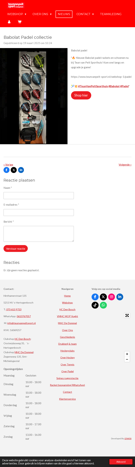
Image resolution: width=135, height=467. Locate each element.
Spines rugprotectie (67, 378)
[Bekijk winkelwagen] (19, 21)
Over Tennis (67, 364)
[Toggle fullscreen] (127, 315)
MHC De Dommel (24, 352)
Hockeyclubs (67, 350)
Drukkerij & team (67, 343)
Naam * (8, 187)
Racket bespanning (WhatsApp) (67, 384)
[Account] (9, 21)
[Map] (111, 337)
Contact (67, 391)
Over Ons (67, 330)
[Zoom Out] (127, 359)
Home (67, 295)
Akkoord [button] (121, 461)
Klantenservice (67, 398)
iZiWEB (127, 438)
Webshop (67, 302)
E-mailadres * (11, 204)
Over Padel (67, 371)
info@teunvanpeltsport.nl (21, 323)
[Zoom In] (127, 354)
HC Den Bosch (23, 338)
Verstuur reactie (15, 248)
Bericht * (9, 221)
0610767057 (24, 316)
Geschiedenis (67, 336)
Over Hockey (67, 357)
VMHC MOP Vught (67, 316)
